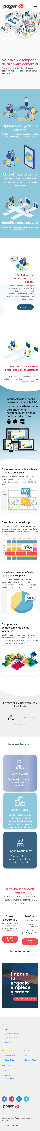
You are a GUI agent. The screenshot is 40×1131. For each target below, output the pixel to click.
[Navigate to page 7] (24, 724)
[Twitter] (26, 1099)
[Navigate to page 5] (21, 724)
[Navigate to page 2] (15, 724)
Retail (7, 1071)
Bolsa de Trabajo (31, 1060)
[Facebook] (4, 1099)
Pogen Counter (10, 1056)
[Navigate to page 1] (13, 724)
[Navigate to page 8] (26, 724)
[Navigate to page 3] (17, 724)
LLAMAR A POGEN (30, 942)
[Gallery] (20, 720)
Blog (26, 1056)
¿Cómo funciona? (11, 1034)
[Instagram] (11, 1099)
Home (7, 1029)
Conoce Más (25, 307)
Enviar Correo (10, 939)
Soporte (8, 1042)
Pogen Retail (9, 1060)
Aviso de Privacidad (12, 1126)
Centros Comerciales (9, 1076)
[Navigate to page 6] (22, 724)
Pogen (18, 1118)
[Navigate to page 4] (19, 724)
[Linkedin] (19, 1099)
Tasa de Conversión (12, 1038)
